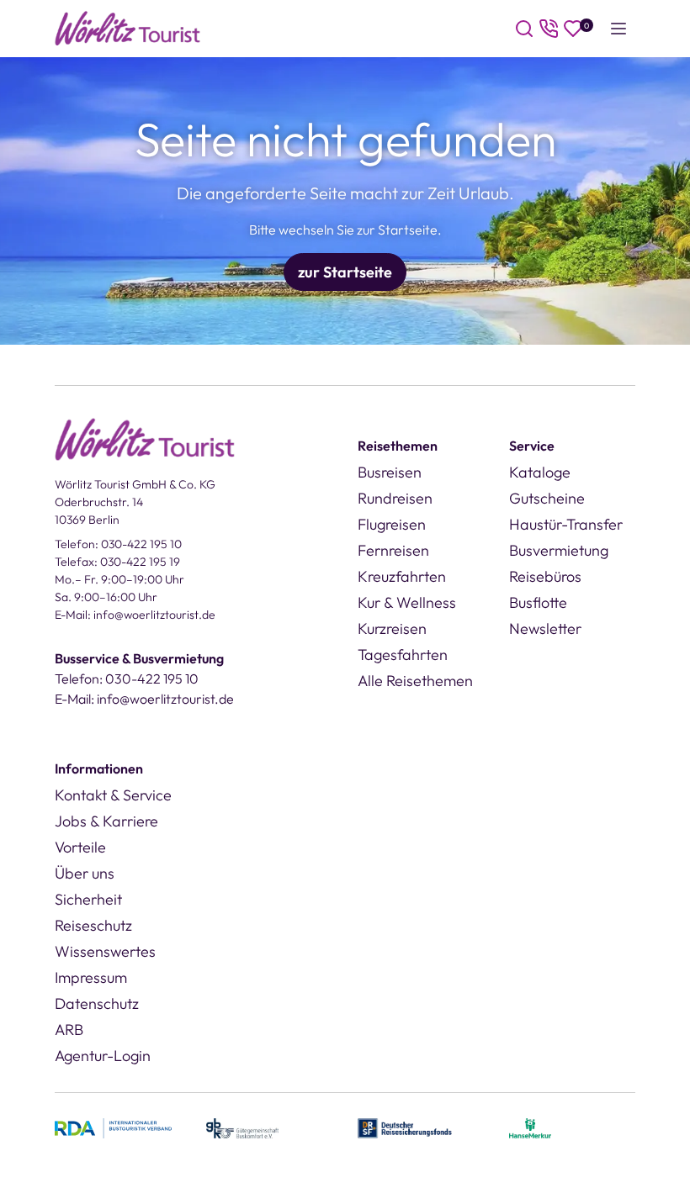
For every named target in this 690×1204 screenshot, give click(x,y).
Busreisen (390, 472)
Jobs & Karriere (106, 821)
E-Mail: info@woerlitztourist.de (135, 614)
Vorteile (80, 847)
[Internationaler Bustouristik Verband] (113, 1126)
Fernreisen (393, 550)
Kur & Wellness (407, 602)
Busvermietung (558, 550)
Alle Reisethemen (415, 680)
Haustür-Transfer (566, 524)
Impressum (91, 977)
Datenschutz (97, 1003)
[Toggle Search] (524, 28)
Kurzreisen (392, 628)
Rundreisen (395, 498)
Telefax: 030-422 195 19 (117, 561)
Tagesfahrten (403, 654)
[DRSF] (405, 1126)
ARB (69, 1029)
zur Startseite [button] (345, 272)
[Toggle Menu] (618, 28)
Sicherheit (88, 899)
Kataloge (540, 472)
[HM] (530, 1126)
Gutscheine (547, 498)
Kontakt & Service (113, 795)
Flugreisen (392, 524)
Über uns (84, 873)
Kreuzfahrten (402, 576)
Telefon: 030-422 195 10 (118, 544)
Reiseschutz (93, 925)
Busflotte (538, 602)
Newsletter (545, 628)
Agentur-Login (103, 1055)
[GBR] (242, 1126)
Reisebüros (545, 576)
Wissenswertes (105, 951)
